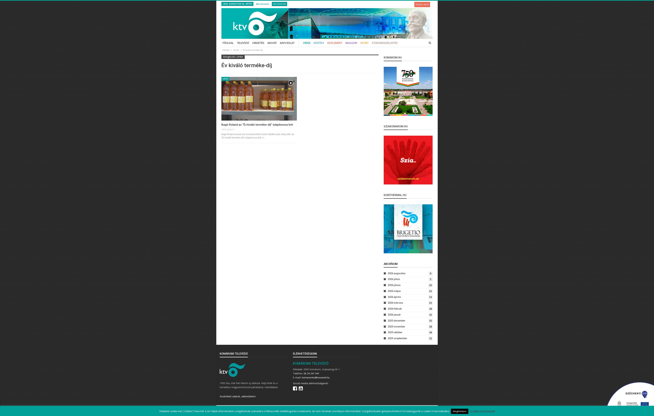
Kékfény (319, 43)
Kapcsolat (287, 43)
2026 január (394, 314)
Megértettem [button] (459, 411)
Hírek (306, 43)
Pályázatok (279, 3)
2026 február (395, 308)
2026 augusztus (397, 273)
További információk (482, 411)
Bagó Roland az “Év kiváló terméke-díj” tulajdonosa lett (257, 124)
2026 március (395, 302)
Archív (272, 43)
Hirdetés (258, 43)
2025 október (395, 332)
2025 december (396, 320)
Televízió (243, 43)
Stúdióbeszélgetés (385, 43)
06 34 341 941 (311, 373)
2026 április (394, 297)
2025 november (396, 326)
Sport (364, 43)
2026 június (394, 285)
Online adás (422, 4)
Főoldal (228, 43)
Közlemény (334, 43)
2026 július (394, 279)
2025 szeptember (397, 338)
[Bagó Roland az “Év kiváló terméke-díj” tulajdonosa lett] (259, 99)
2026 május (394, 291)
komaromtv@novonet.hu (316, 377)
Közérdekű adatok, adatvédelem (238, 396)
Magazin (351, 43)
